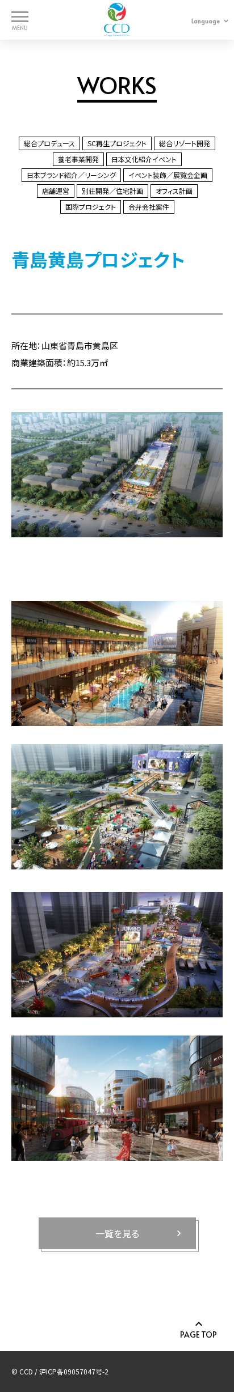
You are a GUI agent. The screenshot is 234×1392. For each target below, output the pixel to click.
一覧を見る (117, 1233)
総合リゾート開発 (184, 143)
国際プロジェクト (90, 206)
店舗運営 (55, 191)
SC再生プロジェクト (117, 143)
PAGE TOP (198, 1334)
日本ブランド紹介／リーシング (71, 175)
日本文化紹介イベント (144, 159)
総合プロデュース (49, 143)
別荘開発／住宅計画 (112, 191)
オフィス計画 (174, 191)
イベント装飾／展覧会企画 (167, 175)
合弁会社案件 (148, 206)
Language (205, 21)
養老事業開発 (78, 159)
